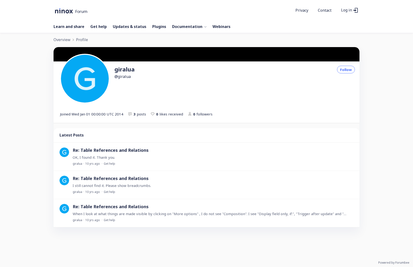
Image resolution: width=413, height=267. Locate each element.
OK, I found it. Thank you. (94, 157)
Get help (98, 26)
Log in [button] (346, 10)
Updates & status (129, 26)
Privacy (301, 10)
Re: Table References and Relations (111, 150)
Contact (324, 10)
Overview (62, 40)
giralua (77, 164)
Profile (82, 40)
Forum (81, 11)
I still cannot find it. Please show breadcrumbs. (112, 185)
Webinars (221, 26)
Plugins (159, 26)
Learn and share (69, 26)
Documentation (187, 26)
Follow (346, 69)
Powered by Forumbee (393, 263)
